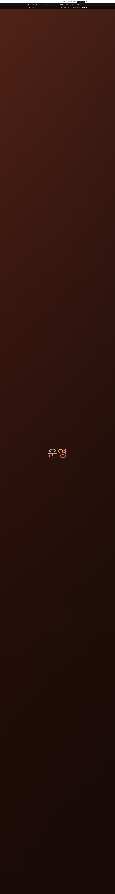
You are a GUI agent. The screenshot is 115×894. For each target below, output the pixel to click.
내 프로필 (78, 7)
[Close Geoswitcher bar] (86, 1)
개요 (61, 7)
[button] (83, 4)
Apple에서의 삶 (73, 7)
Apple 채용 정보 (32, 7)
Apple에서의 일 (66, 7)
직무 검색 (84, 7)
